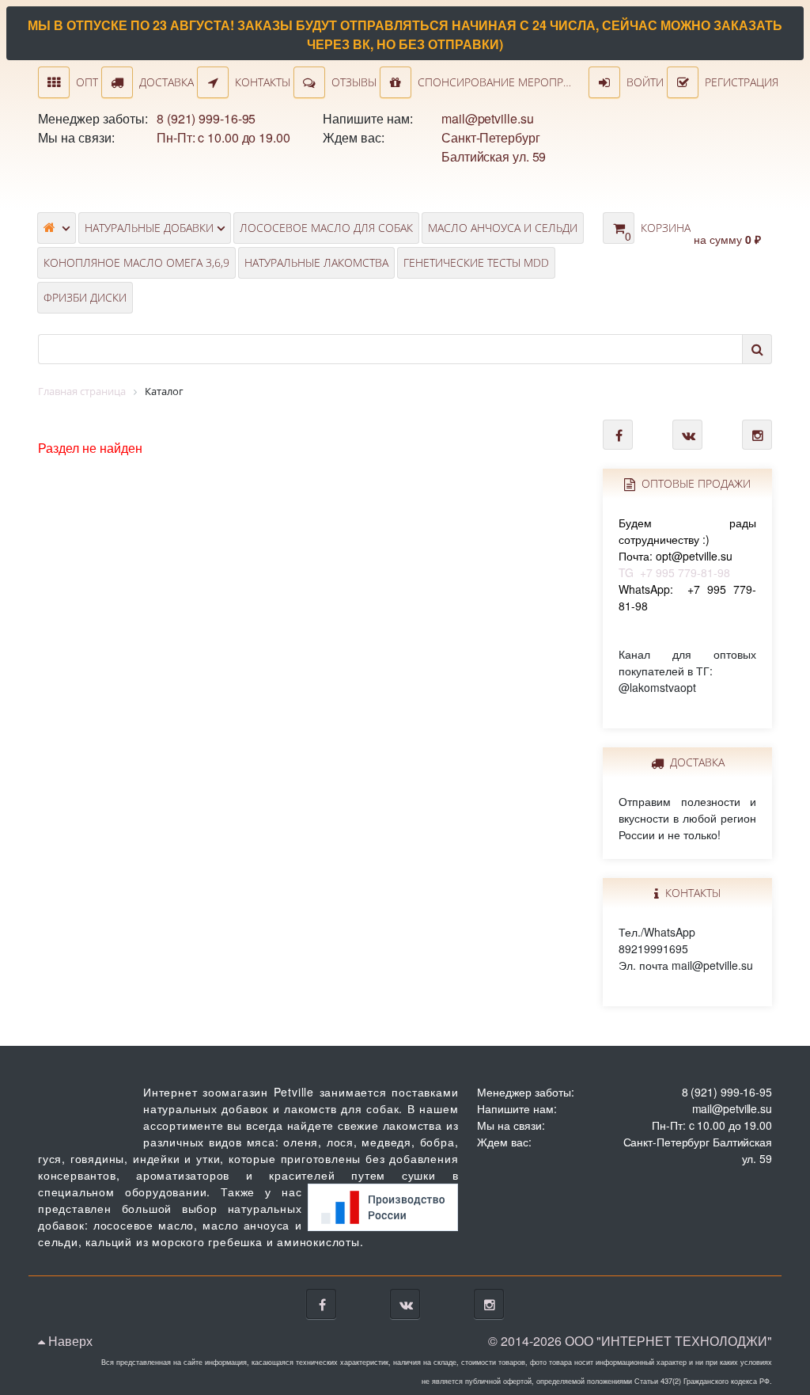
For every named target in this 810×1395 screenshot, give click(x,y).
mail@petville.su (487, 118)
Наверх (69, 1341)
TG (687, 547)
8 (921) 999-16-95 (206, 118)
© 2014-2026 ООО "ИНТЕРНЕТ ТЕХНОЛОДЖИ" (630, 1341)
